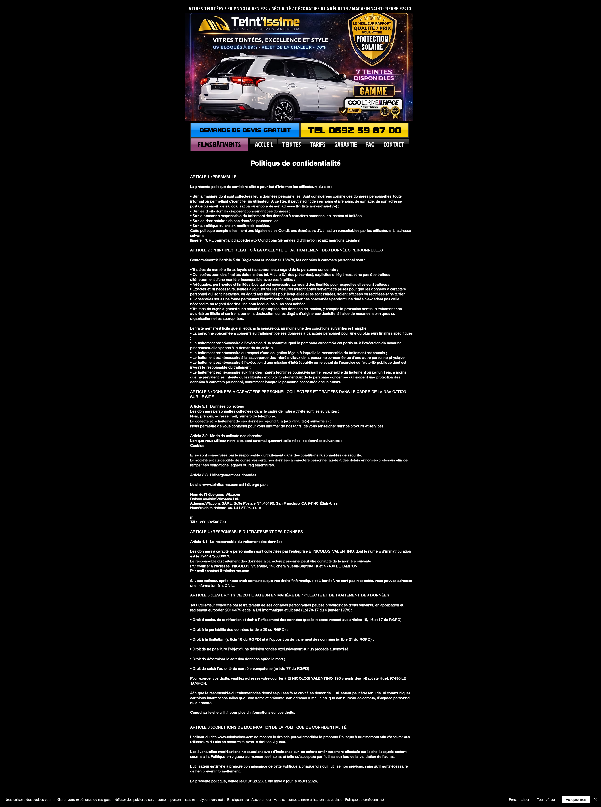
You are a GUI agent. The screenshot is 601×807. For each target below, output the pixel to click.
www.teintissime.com (220, 484)
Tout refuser (546, 799)
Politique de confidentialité (364, 799)
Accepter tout (576, 799)
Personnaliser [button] (519, 799)
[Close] (595, 799)
